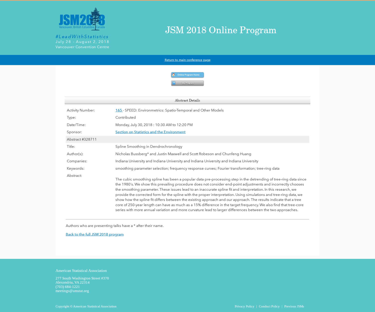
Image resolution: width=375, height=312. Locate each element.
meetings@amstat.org (72, 291)
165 (119, 110)
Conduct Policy (269, 306)
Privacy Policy (244, 306)
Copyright (62, 306)
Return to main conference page (188, 60)
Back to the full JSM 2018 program (95, 234)
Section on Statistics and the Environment (150, 132)
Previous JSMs (294, 306)
